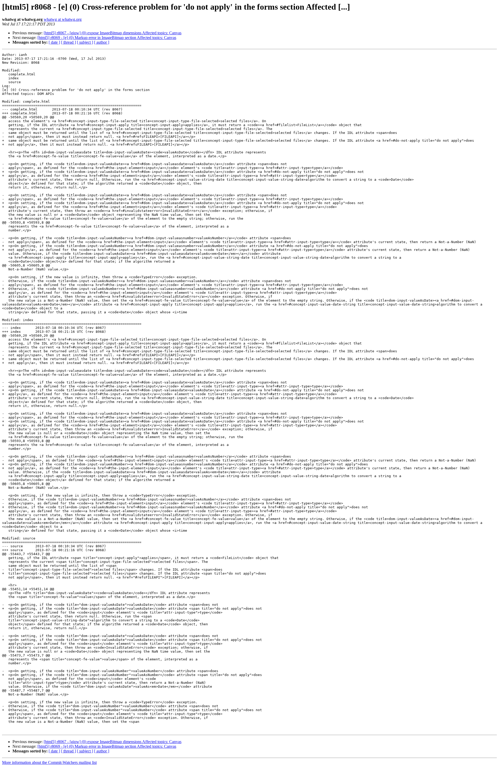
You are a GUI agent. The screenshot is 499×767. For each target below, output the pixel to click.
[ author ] (101, 42)
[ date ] (54, 42)
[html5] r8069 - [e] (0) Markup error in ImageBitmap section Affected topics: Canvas (106, 37)
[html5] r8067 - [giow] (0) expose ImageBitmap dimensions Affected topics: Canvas (112, 33)
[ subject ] (85, 42)
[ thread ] (68, 42)
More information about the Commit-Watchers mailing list (49, 762)
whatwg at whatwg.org (63, 19)
